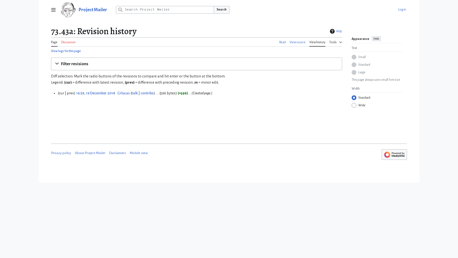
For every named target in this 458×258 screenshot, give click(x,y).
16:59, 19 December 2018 (95, 93)
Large (361, 72)
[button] (53, 10)
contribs (147, 93)
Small (362, 57)
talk (135, 93)
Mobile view (139, 153)
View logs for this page (66, 51)
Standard (364, 64)
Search (222, 9)
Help (339, 31)
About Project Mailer (90, 153)
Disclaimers (117, 153)
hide (376, 38)
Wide (361, 105)
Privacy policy (61, 153)
